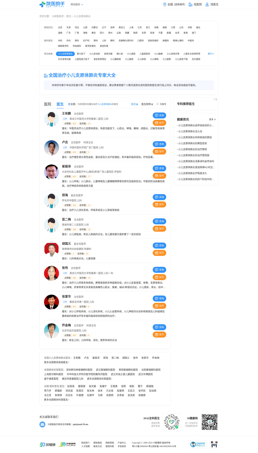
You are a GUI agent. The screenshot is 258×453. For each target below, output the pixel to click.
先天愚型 (196, 59)
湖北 (198, 27)
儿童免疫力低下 (82, 59)
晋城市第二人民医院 (72, 224)
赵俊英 (71, 386)
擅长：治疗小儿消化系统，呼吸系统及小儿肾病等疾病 (90, 210)
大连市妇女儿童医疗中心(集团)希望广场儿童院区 (88, 171)
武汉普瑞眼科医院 (105, 370)
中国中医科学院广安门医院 (84, 147)
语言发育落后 (100, 59)
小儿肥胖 (167, 59)
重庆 (94, 33)
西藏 (127, 33)
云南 (119, 33)
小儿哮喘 (154, 59)
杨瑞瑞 (149, 386)
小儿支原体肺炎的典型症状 (192, 143)
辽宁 (104, 27)
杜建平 (90, 395)
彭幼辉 (152, 390)
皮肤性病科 (153, 40)
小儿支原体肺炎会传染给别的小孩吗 (197, 125)
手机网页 (122, 446)
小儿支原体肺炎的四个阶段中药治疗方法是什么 (203, 179)
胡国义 (74, 243)
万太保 (109, 390)
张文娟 (92, 386)
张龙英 (131, 395)
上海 (131, 27)
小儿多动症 (94, 54)
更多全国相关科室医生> (56, 399)
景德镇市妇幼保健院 (72, 249)
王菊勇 (114, 386)
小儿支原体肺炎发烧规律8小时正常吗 (198, 167)
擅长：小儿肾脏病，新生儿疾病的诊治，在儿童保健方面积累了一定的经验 (101, 234)
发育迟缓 (108, 54)
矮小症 (120, 54)
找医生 (215, 4)
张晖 (123, 386)
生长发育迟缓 (64, 59)
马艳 (100, 395)
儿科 (104, 40)
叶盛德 (79, 395)
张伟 (71, 267)
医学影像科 (90, 46)
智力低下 (81, 54)
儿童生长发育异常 (191, 54)
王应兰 (131, 390)
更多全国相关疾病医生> (56, 362)
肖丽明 (109, 395)
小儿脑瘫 (158, 54)
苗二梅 (72, 219)
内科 (60, 40)
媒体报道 (97, 443)
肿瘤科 (166, 40)
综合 (133, 104)
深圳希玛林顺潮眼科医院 (79, 370)
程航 (131, 386)
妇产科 (86, 40)
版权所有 (166, 443)
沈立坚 (47, 395)
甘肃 (144, 33)
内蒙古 (95, 27)
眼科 (112, 40)
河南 (190, 27)
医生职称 (146, 104)
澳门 (194, 33)
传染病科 (77, 46)
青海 (152, 33)
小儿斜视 (142, 59)
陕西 (135, 33)
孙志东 (69, 395)
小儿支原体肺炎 (65, 54)
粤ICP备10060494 (140, 446)
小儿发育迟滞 (173, 54)
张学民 (142, 390)
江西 (173, 27)
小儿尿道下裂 (181, 59)
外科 (68, 40)
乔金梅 (79, 325)
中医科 (191, 40)
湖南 (60, 33)
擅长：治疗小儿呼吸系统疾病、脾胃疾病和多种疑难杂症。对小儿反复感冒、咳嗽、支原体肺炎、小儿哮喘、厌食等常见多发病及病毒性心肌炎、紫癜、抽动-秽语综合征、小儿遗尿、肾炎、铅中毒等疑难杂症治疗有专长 (113, 287)
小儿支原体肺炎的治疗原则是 (193, 155)
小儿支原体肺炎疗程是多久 (192, 173)
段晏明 (120, 390)
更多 (211, 119)
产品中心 (122, 443)
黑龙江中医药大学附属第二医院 (86, 119)
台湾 (177, 33)
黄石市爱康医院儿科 (72, 378)
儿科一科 (108, 273)
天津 (68, 27)
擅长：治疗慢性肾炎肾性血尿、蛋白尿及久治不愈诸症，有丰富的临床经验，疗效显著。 (108, 157)
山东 (181, 27)
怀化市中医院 (69, 200)
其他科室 (104, 46)
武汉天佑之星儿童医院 (123, 374)
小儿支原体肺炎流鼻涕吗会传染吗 (196, 161)
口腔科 (141, 40)
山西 (85, 27)
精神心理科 (178, 40)
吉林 (112, 27)
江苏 (140, 27)
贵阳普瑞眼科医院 (128, 370)
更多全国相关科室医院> (99, 378)
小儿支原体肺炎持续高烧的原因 (195, 137)
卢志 (77, 142)
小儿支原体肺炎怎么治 (190, 131)
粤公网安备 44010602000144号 (162, 446)
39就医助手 (57, 16)
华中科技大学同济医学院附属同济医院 (87, 374)
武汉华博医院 (145, 374)
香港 (185, 33)
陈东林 (90, 390)
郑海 (72, 195)
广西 (77, 33)
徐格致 (142, 395)
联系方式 (97, 446)
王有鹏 (72, 113)
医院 (47, 104)
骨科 (77, 40)
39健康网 (157, 443)
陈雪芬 (79, 390)
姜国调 (81, 386)
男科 (96, 40)
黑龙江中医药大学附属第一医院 (86, 273)
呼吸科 (117, 171)
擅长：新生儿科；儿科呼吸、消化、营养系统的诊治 (89, 340)
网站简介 (85, 443)
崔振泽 (72, 166)
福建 (165, 27)
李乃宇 (47, 390)
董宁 (140, 386)
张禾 (100, 390)
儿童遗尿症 (145, 54)
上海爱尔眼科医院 (53, 374)
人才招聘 (85, 446)
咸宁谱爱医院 (51, 378)
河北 (77, 27)
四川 (102, 33)
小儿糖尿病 (115, 59)
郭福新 (58, 390)
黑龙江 (122, 27)
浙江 (148, 27)
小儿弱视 (129, 59)
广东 (68, 33)
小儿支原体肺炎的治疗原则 (192, 149)
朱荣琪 (58, 395)
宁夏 (160, 33)
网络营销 (110, 443)
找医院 (198, 4)
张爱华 (72, 296)
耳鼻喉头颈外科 (126, 40)
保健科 (87, 249)
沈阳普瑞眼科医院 (151, 370)
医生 (68, 16)
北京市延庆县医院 (71, 330)
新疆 (169, 33)
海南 (85, 33)
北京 (60, 27)
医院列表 (110, 446)
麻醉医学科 (63, 46)
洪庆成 (69, 390)
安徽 (156, 27)
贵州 (110, 33)
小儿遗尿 (131, 54)
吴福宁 (103, 386)
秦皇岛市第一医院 (79, 302)
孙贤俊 (120, 395)
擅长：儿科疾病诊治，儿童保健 (78, 258)
